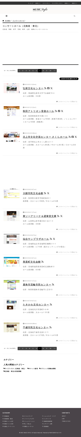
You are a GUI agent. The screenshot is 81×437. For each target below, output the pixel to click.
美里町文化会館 (32, 261)
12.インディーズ (46, 418)
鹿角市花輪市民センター (37, 284)
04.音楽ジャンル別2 (8, 423)
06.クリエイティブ (27, 416)
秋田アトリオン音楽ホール (38, 111)
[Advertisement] (40, 48)
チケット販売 (33, 368)
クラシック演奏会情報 (48, 368)
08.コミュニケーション (28, 421)
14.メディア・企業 (47, 423)
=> (54, 70)
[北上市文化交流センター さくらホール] (12, 137)
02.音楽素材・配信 (8, 418)
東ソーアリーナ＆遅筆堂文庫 (40, 216)
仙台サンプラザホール (36, 239)
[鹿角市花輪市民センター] (12, 285)
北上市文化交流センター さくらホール (45, 136)
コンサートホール (19, 20)
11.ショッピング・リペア (49, 416)
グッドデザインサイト (57, 3)
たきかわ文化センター (36, 304)
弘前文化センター (33, 88)
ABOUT (64, 416)
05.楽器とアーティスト (9, 426)
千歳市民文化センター (36, 327)
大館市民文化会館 (33, 193)
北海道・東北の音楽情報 (13, 371)
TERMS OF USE (66, 421)
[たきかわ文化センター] (12, 304)
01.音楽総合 (6, 416)
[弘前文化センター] (12, 88)
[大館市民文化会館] (12, 193)
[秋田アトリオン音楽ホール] (12, 111)
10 (50, 70)
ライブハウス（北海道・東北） (15, 368)
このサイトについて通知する (67, 101)
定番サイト (38, 3)
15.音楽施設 (45, 426)
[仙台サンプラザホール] (12, 239)
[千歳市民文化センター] (12, 327)
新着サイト (67, 3)
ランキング (30, 3)
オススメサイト (46, 3)
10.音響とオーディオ (28, 426)
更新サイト (74, 3)
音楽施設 (8, 20)
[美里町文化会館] (12, 262)
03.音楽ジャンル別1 (8, 421)
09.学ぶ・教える (26, 423)
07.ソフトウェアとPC (28, 418)
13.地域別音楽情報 (47, 421)
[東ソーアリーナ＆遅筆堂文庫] (12, 216)
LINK (63, 418)
